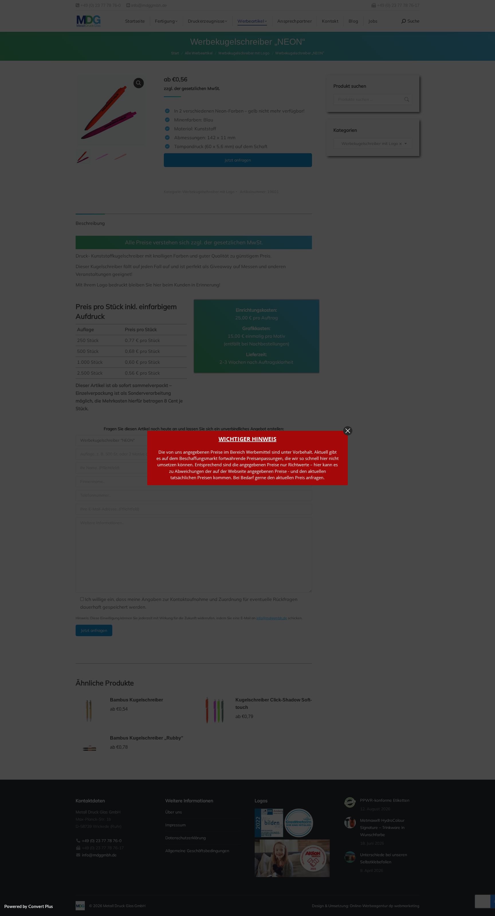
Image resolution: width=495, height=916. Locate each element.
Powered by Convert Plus (28, 907)
